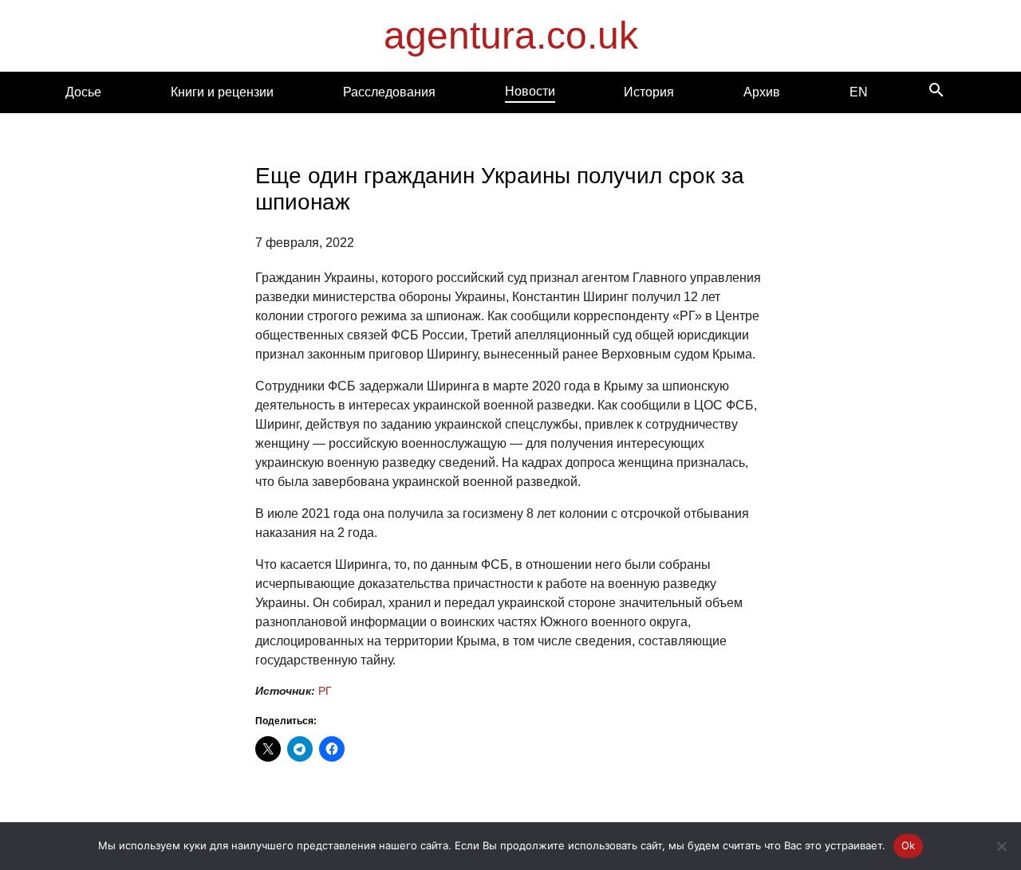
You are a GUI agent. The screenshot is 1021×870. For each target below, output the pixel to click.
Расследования (389, 92)
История (649, 92)
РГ (325, 690)
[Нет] (1001, 846)
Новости (530, 91)
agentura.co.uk (511, 35)
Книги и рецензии (222, 92)
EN (859, 92)
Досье (83, 92)
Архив (761, 92)
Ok (908, 845)
